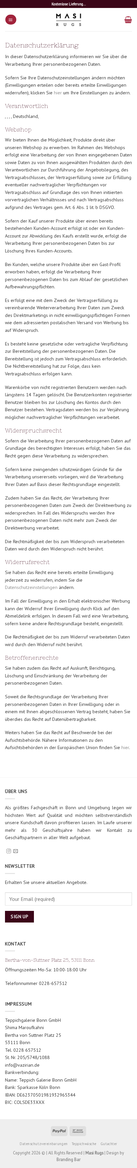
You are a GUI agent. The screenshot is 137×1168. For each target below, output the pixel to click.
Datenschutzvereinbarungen (44, 1143)
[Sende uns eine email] (15, 851)
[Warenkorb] (128, 19)
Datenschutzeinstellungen (31, 587)
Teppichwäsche (84, 1143)
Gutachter (108, 1143)
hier (58, 93)
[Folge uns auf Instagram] (8, 851)
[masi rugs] (68, 19)
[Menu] (10, 19)
